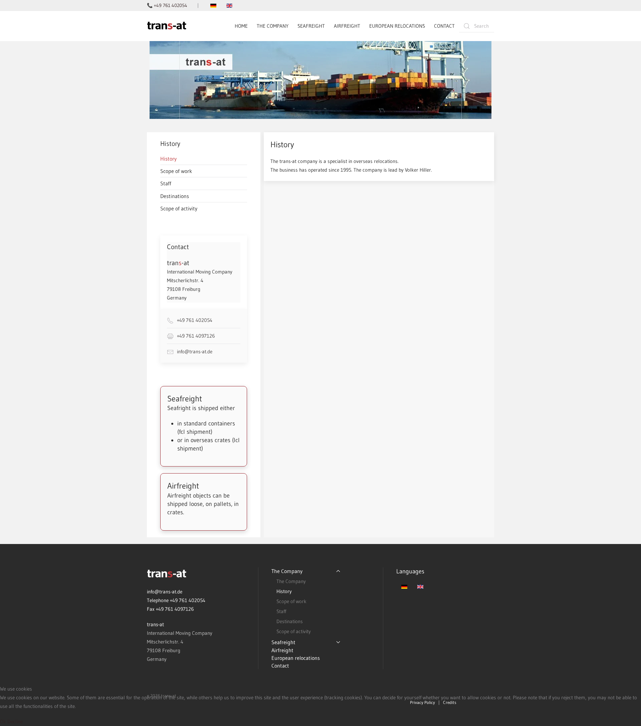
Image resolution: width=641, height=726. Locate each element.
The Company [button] (272, 26)
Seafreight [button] (311, 26)
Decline (15, 721)
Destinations (174, 196)
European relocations (397, 26)
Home (241, 26)
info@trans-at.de (194, 351)
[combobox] (476, 26)
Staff (165, 183)
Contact (444, 26)
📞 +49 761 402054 (167, 5)
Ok (3, 721)
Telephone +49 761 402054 (176, 600)
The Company (291, 581)
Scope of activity (178, 208)
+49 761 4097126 (196, 336)
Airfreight (347, 26)
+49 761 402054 (194, 320)
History (168, 158)
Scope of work (176, 171)
